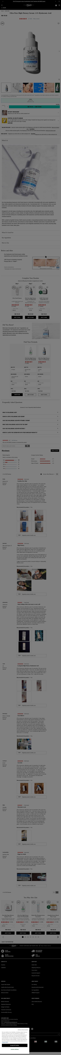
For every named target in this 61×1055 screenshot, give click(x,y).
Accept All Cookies (14, 1045)
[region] (14, 1041)
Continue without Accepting (23, 1029)
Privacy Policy (5, 1042)
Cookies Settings (15, 1049)
